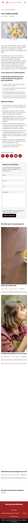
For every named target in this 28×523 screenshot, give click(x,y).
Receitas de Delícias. (11, 520)
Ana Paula (5, 16)
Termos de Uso (14, 516)
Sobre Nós (14, 510)
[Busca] (3, 2)
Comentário (6, 192)
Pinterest (3, 492)
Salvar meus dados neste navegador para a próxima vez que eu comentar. (13, 211)
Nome (4, 175)
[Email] (16, 156)
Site (3, 186)
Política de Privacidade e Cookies (10, 513)
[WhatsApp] (11, 156)
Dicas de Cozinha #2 (8, 286)
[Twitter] (20, 156)
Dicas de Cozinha (13, 288)
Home (2, 9)
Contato (24, 513)
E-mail (5, 181)
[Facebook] (7, 156)
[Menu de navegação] (25, 2)
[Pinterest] (3, 156)
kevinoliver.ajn (6, 356)
